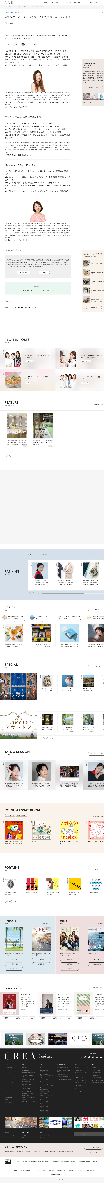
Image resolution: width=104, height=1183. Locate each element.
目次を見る (14, 959)
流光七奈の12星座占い (97, 1072)
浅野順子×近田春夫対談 (62, 1074)
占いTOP (94, 1067)
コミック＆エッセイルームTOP (81, 1067)
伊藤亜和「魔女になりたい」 (81, 1070)
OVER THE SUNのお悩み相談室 (64, 1079)
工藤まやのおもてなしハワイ (28, 1079)
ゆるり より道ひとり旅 (80, 1091)
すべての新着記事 (8, 1067)
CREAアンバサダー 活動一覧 (12, 12)
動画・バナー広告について (49, 1170)
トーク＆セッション (66, 2)
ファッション (7, 1085)
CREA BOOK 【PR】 (9, 1138)
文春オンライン (61, 1180)
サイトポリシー (80, 1170)
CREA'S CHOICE (8, 1097)
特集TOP (41, 1067)
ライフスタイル (9, 301)
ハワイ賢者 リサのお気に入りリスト (28, 1076)
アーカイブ (7, 1092)
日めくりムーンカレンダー (98, 1080)
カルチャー (7, 1077)
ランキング (7, 1089)
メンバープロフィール (44, 1135)
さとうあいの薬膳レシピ (27, 1088)
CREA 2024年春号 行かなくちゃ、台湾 (44, 1111)
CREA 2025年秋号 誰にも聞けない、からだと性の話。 (46, 1086)
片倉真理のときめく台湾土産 (28, 1072)
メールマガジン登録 (93, 1147)
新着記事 (46, 2)
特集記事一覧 (94, 307)
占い (91, 2)
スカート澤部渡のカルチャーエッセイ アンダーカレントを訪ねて (81, 1087)
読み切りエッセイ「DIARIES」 (81, 1072)
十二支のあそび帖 (79, 1077)
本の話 (69, 1180)
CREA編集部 (10, 23)
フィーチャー (7, 1094)
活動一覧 (44, 272)
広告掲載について (61, 1170)
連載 (52, 2)
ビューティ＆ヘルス (9, 1082)
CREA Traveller (43, 1180)
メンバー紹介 (23, 272)
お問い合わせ (37, 1170)
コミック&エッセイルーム (80, 2)
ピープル (24, 1135)
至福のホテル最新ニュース (28, 1081)
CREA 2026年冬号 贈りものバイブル (44, 1080)
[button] (6, 455)
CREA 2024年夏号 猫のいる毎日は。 (44, 1107)
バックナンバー (45, 923)
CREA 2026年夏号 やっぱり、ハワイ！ (44, 1071)
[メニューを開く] (96, 2)
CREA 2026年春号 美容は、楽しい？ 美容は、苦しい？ (46, 1076)
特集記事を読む (14, 964)
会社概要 (28, 1170)
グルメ (6, 1075)
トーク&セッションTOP (62, 1067)
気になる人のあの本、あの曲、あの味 (64, 1071)
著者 (23, 1138)
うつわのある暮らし (26, 1091)
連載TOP (24, 1067)
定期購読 (71, 1170)
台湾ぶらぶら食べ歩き (27, 1070)
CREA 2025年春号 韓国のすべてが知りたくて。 (46, 1094)
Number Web (53, 1180)
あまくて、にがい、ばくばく (81, 1082)
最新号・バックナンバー (10, 1135)
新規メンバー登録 (93, 87)
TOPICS (6, 1099)
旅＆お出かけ (7, 1072)
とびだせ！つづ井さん (79, 1075)
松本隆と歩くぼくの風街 (62, 1076)
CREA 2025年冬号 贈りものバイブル (44, 1098)
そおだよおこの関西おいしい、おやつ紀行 (29, 1085)
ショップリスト (14, 968)
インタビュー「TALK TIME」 (81, 1080)
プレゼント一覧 (87, 102)
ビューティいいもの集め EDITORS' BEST (27, 1094)
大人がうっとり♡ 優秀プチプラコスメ (28, 1098)
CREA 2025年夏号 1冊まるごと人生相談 (44, 1090)
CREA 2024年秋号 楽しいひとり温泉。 (44, 1102)
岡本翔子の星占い (96, 1070)
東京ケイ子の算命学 (96, 1077)
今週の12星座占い (96, 1075)
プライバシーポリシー (92, 1170)
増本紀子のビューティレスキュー (29, 1102)
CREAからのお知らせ (9, 1102)
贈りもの (6, 1070)
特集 (57, 2)
